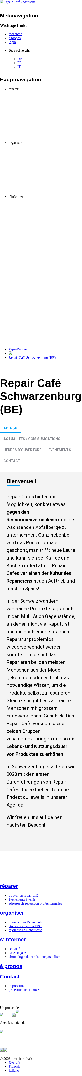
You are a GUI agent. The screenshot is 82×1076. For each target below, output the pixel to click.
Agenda (15, 805)
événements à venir (22, 899)
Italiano (14, 1070)
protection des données (24, 990)
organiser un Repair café (25, 922)
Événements (59, 450)
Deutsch (14, 1062)
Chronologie (17, 208)
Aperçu (10, 428)
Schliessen (45, 105)
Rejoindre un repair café (25, 154)
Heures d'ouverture (22, 450)
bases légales (17, 953)
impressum (16, 986)
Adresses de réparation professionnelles (36, 101)
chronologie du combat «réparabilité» (34, 957)
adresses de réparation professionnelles (35, 903)
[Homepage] (17, 2)
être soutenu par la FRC (25, 926)
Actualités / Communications (31, 439)
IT (19, 66)
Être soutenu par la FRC (34, 150)
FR (19, 63)
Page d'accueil (18, 349)
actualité (14, 949)
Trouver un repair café (32, 93)
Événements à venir (31, 97)
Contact (11, 461)
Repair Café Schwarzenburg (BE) (32, 357)
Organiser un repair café (34, 147)
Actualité (23, 200)
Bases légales (26, 204)
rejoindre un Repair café (25, 930)
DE (19, 59)
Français (14, 1066)
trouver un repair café (23, 895)
